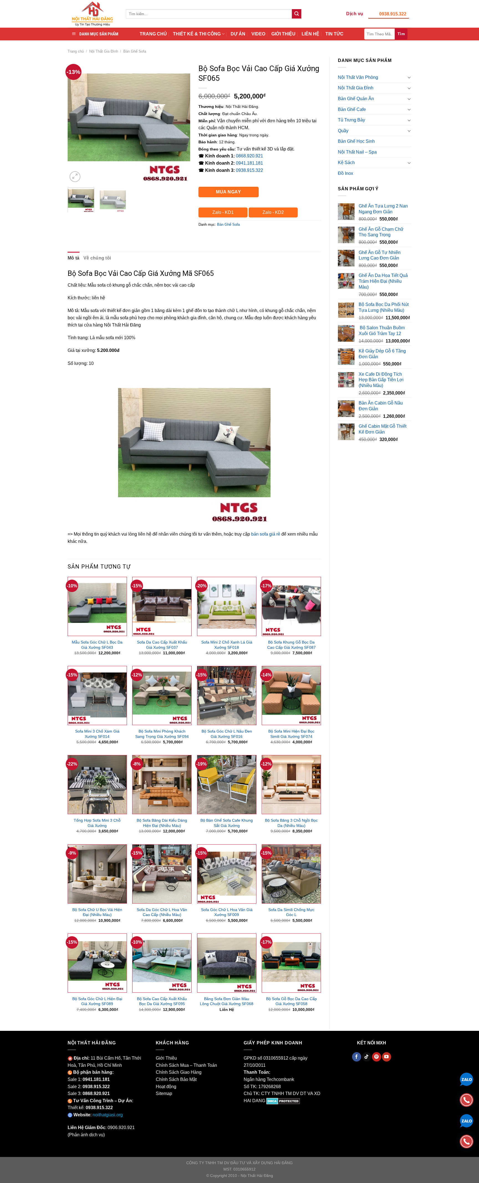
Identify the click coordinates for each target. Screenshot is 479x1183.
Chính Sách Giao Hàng (179, 1072)
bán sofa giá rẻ (265, 534)
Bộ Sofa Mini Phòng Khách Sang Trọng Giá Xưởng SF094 (162, 734)
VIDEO (258, 34)
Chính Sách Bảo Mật (176, 1079)
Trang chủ (76, 51)
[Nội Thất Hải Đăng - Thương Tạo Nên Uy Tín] (93, 13)
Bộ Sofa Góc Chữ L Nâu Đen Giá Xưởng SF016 (227, 734)
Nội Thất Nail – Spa (357, 152)
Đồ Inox (345, 173)
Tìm (401, 34)
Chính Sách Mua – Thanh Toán (186, 1065)
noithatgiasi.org (108, 1114)
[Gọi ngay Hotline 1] (466, 1099)
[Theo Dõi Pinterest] (376, 1057)
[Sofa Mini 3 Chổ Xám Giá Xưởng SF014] (97, 695)
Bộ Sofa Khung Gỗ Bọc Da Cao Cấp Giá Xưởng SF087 (291, 645)
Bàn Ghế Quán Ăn (356, 98)
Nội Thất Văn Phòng (358, 77)
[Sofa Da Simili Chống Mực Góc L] (291, 874)
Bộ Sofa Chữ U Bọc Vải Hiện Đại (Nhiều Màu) (97, 912)
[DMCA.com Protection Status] (283, 1100)
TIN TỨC (334, 34)
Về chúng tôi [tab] (97, 258)
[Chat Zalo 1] (466, 1078)
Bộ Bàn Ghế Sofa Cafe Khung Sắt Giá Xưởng (226, 823)
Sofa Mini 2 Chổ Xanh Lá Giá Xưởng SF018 (226, 645)
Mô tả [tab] (74, 258)
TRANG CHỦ (153, 34)
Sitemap (164, 1093)
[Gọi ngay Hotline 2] (466, 1141)
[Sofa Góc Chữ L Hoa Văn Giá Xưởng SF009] (226, 874)
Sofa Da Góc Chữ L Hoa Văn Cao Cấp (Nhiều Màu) (162, 912)
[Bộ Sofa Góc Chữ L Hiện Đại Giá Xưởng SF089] (97, 963)
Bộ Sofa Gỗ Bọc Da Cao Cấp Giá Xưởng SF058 (291, 1001)
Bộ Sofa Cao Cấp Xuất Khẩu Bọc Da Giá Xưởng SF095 (162, 1001)
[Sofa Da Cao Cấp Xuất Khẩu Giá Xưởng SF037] (162, 606)
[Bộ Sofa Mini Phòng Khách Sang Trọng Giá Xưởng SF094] (162, 695)
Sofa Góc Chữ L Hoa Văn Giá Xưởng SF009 (227, 912)
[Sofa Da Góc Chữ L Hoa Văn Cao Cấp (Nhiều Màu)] (162, 874)
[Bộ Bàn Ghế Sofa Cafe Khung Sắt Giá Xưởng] (226, 784)
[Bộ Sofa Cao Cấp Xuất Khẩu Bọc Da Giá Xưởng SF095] (162, 963)
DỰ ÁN (238, 34)
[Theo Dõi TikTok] (366, 1057)
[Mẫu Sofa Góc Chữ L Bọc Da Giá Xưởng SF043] (97, 606)
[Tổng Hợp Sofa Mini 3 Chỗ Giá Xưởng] (97, 784)
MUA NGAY (228, 192)
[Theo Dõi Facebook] (356, 1057)
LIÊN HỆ (310, 34)
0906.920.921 (121, 1127)
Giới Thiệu (166, 1058)
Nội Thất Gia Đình (103, 51)
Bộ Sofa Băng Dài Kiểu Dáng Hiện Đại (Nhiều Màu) (162, 823)
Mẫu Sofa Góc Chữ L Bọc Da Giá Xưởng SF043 (97, 645)
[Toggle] (409, 77)
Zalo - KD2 (273, 212)
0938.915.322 (392, 14)
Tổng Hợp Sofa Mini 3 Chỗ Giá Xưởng (97, 823)
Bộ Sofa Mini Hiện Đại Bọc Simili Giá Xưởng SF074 (291, 734)
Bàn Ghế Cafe (352, 109)
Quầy (343, 130)
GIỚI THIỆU (283, 34)
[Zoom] (75, 176)
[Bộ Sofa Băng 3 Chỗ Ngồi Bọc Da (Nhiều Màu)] (291, 784)
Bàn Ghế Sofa (134, 51)
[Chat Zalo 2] (466, 1120)
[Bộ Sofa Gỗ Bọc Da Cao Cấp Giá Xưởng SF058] (291, 963)
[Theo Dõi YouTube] (386, 1057)
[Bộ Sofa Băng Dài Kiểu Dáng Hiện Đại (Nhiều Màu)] (162, 784)
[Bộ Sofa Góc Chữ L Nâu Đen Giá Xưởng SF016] (226, 695)
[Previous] (77, 122)
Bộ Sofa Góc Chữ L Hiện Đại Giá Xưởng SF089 (97, 1001)
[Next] (181, 122)
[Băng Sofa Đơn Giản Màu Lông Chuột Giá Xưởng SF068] (226, 963)
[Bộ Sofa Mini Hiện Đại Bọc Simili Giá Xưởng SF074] (291, 695)
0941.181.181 (249, 163)
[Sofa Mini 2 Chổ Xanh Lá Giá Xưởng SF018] (226, 606)
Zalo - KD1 (223, 212)
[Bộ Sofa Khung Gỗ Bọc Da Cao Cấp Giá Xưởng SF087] (291, 606)
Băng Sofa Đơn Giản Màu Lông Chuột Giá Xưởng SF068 (226, 1001)
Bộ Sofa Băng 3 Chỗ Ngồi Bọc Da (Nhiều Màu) (291, 823)
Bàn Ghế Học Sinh (356, 141)
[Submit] (296, 14)
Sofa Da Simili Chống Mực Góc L (291, 912)
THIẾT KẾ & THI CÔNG (197, 34)
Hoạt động (166, 1086)
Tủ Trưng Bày (351, 120)
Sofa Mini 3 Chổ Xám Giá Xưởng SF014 (97, 734)
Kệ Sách (346, 162)
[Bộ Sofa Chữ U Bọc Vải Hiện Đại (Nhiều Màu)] (97, 874)
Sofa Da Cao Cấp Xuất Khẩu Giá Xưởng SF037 (162, 645)
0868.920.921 (249, 156)
